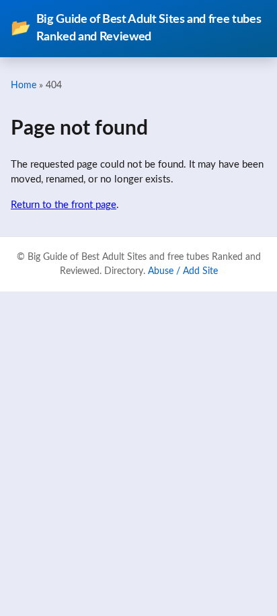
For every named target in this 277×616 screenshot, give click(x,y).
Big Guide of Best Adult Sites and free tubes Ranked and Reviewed (136, 27)
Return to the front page (63, 205)
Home (23, 85)
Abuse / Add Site (183, 271)
